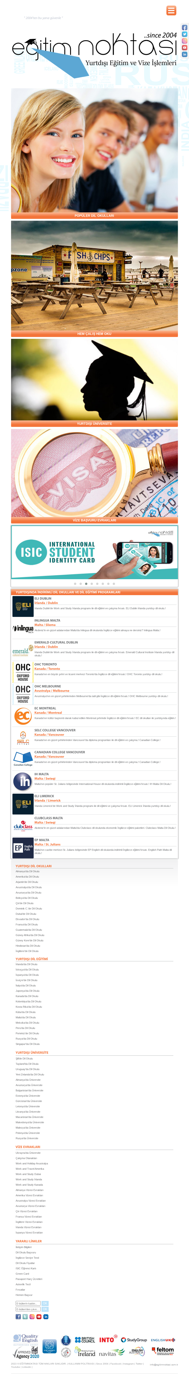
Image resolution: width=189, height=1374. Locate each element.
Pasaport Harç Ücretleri (29, 1279)
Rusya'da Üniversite (27, 1138)
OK (45, 1303)
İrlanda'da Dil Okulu (26, 964)
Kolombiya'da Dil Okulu (28, 1001)
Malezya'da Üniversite (28, 1127)
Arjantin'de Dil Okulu (27, 882)
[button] (75, 583)
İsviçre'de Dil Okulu (26, 980)
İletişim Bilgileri (24, 1247)
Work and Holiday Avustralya (32, 1163)
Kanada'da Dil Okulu (27, 996)
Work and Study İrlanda (29, 1179)
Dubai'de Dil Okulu (26, 913)
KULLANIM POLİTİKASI (81, 1363)
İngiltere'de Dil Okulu (27, 951)
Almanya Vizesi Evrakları (30, 1190)
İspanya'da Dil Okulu (27, 974)
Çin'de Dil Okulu (24, 903)
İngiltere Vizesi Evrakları (29, 1222)
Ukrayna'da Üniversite (28, 1152)
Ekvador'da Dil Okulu (27, 919)
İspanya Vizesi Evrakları (29, 1232)
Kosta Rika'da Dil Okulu (29, 1006)
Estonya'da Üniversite (28, 1095)
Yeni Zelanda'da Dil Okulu (30, 1074)
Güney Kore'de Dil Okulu (29, 940)
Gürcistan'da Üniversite (29, 1101)
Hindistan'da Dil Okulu (28, 945)
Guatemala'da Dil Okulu (29, 929)
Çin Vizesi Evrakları (27, 1211)
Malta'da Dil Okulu (26, 1017)
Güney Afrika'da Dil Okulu (30, 935)
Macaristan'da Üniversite (29, 1117)
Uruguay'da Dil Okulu (27, 1069)
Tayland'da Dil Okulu (27, 1063)
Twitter (139, 1363)
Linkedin (26, 1367)
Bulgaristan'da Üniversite (29, 1090)
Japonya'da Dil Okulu (27, 990)
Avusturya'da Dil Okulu (28, 892)
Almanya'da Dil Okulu (27, 871)
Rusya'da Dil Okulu (26, 1038)
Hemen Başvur (24, 1295)
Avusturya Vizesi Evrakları (30, 1206)
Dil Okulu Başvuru (26, 1252)
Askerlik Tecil (23, 1284)
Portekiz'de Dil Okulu (27, 1033)
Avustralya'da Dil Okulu (29, 887)
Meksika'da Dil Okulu (27, 1022)
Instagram (128, 1363)
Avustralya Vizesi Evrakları (31, 1200)
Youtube (15, 1367)
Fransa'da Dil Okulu (27, 924)
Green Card (22, 1273)
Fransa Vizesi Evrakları (29, 1216)
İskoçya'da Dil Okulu (27, 969)
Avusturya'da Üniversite (29, 1085)
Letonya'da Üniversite (28, 1106)
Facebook (115, 1363)
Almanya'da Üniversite (28, 1079)
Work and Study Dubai (28, 1174)
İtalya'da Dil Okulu (26, 985)
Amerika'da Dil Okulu (27, 876)
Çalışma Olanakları (26, 1158)
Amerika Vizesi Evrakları (29, 1195)
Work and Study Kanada (29, 1184)
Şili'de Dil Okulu (24, 1058)
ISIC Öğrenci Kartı (26, 1268)
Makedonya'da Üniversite (30, 1122)
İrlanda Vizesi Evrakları (28, 1227)
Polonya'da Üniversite (28, 1133)
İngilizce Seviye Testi (27, 1257)
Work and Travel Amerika (30, 1168)
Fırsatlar (20, 1289)
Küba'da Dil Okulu (25, 1012)
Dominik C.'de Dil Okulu (29, 908)
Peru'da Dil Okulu (25, 1028)
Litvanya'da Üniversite (28, 1111)
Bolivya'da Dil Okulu (27, 898)
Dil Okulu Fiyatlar (25, 1263)
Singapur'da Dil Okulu (28, 1044)
